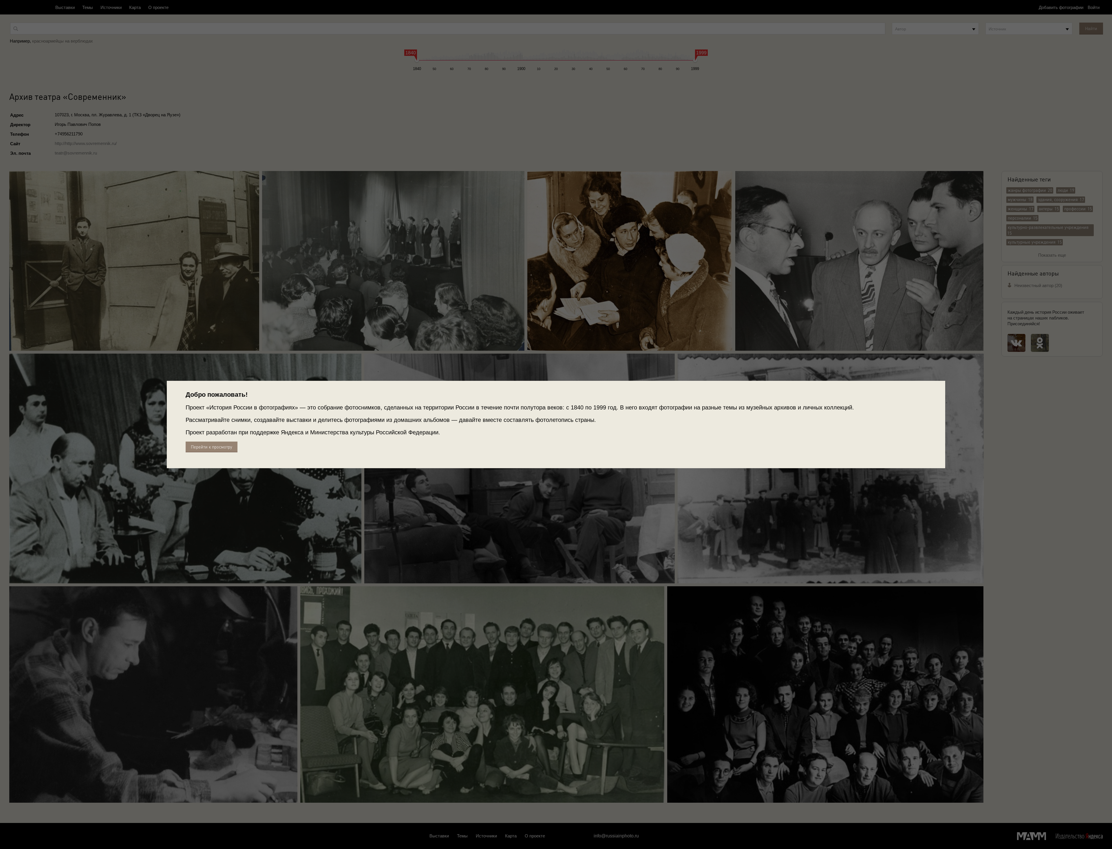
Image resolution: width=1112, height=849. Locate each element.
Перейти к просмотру (211, 447)
